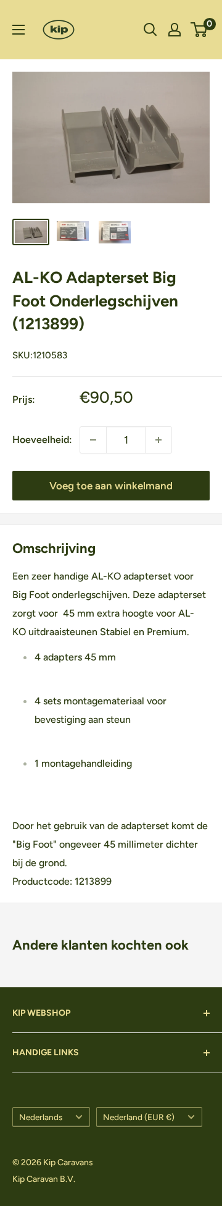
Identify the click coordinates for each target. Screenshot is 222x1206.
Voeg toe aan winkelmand (111, 485)
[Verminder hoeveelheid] (158, 440)
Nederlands (40, 1117)
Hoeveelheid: (42, 439)
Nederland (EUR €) (139, 1117)
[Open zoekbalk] (150, 29)
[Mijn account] (174, 29)
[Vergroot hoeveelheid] (93, 440)
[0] (199, 29)
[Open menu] (18, 30)
